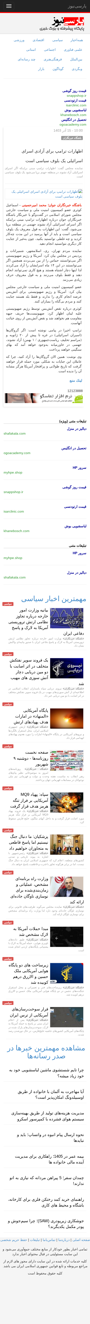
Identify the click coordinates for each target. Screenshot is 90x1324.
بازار (41, 69)
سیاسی (57, 40)
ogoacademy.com (73, 124)
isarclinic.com (76, 105)
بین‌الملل (76, 59)
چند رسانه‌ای (27, 59)
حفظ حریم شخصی (13, 1240)
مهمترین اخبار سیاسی (53, 599)
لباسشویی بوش (75, 110)
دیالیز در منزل (76, 429)
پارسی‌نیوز (77, 6)
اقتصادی (38, 40)
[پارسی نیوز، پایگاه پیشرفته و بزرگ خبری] (62, 24)
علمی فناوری (73, 49)
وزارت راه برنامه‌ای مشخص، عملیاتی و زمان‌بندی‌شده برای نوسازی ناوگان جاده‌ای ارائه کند (47, 890)
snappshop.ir (76, 95)
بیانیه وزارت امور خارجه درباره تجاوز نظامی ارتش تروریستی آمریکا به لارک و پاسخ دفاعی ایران (46, 622)
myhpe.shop (13, 472)
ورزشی (19, 40)
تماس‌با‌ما (49, 1240)
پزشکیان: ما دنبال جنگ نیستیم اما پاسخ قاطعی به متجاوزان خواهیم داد (28, 842)
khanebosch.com (73, 115)
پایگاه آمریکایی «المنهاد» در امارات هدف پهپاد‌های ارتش (31, 716)
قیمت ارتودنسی (75, 100)
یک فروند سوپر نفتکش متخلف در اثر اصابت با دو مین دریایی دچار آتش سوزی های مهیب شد (47, 672)
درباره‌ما (64, 1240)
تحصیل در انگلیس (73, 120)
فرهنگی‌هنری (53, 59)
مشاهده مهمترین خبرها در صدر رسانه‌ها (46, 1052)
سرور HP (79, 467)
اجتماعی (50, 49)
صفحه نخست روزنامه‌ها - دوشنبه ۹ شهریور (30, 758)
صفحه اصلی (81, 1240)
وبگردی (77, 69)
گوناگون (58, 69)
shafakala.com (15, 433)
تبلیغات (35, 1240)
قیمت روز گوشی (74, 91)
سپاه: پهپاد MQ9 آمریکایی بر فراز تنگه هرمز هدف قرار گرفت (29, 800)
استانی (31, 49)
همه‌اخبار (77, 40)
